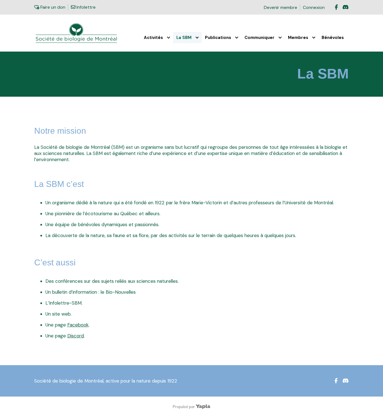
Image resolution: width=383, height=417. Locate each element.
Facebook (78, 325)
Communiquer (259, 37)
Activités (153, 37)
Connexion (314, 7)
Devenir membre (280, 7)
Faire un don (52, 7)
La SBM (184, 37)
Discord (75, 336)
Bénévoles (333, 37)
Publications (218, 37)
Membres (298, 37)
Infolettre (85, 7)
